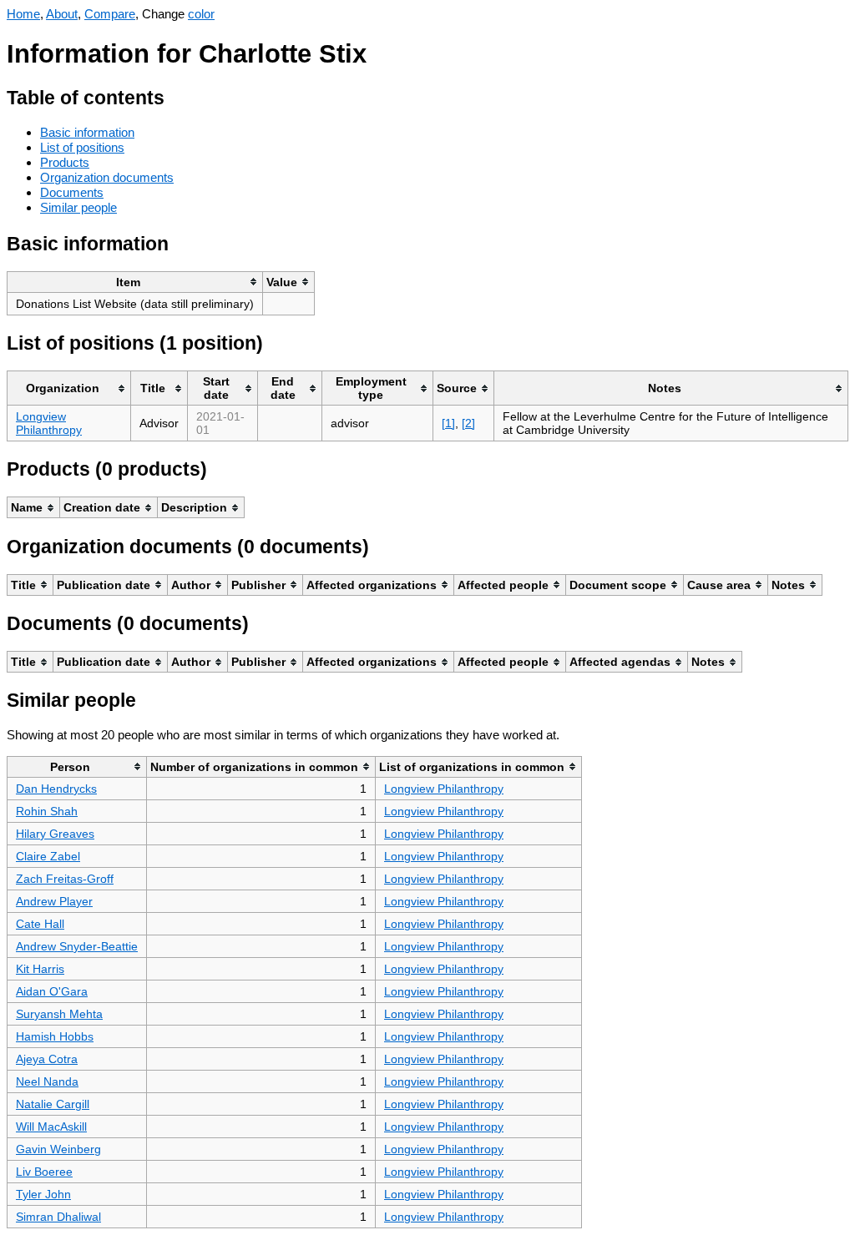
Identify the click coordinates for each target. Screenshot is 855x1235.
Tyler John (43, 1194)
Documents (72, 192)
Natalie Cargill (52, 1104)
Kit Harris (40, 968)
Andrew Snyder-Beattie (77, 946)
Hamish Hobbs (55, 1036)
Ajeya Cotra (47, 1059)
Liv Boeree (44, 1171)
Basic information (87, 132)
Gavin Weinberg (58, 1149)
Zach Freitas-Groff (65, 878)
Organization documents (107, 177)
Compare (109, 14)
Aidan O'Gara (52, 991)
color (201, 14)
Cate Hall (40, 923)
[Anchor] (177, 95)
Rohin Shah (47, 811)
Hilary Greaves (55, 833)
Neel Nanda (47, 1081)
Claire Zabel (48, 856)
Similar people (78, 207)
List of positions (82, 147)
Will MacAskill (51, 1126)
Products (64, 162)
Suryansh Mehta (59, 1014)
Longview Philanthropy (49, 423)
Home (23, 14)
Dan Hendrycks (56, 788)
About (62, 14)
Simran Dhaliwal (58, 1216)
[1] (448, 423)
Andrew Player (54, 901)
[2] (468, 423)
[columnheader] (135, 281)
